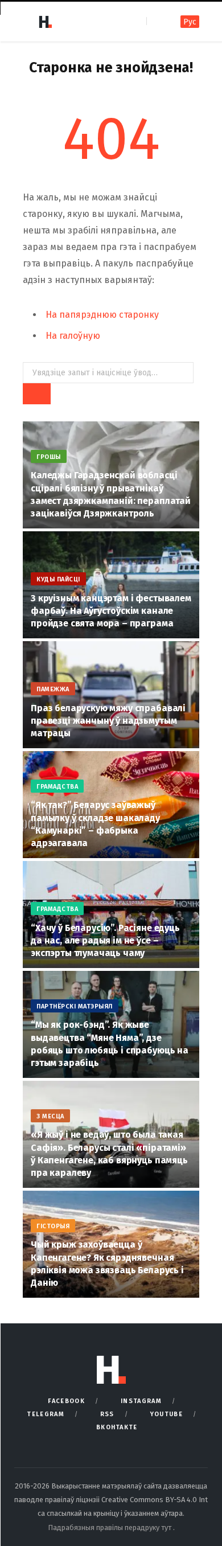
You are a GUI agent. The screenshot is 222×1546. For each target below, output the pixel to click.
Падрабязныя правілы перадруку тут (110, 1527)
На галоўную (73, 335)
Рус (189, 22)
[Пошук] (156, 21)
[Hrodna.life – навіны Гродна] (45, 21)
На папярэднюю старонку (102, 314)
